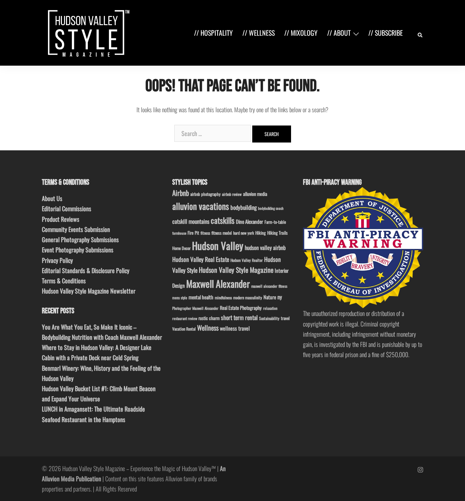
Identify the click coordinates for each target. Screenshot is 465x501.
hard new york (243, 233)
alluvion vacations (200, 206)
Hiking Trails (277, 232)
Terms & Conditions (64, 280)
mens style (179, 297)
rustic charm (209, 318)
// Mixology (301, 33)
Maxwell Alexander (218, 283)
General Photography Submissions (80, 239)
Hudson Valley (217, 245)
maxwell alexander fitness (269, 286)
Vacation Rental (184, 329)
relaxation (270, 308)
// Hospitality (213, 33)
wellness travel (235, 328)
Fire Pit (193, 232)
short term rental (239, 317)
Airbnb (180, 192)
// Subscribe (385, 33)
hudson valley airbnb (265, 247)
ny (279, 297)
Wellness (208, 328)
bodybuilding (243, 207)
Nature (269, 297)
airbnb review (232, 194)
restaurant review (184, 318)
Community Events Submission (76, 229)
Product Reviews (60, 219)
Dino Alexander (249, 221)
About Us (52, 198)
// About (339, 33)
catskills (223, 220)
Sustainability (269, 318)
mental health (201, 297)
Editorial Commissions (66, 208)
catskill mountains (190, 221)
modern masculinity (247, 297)
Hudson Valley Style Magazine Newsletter (88, 290)
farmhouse (179, 233)
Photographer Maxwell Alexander (195, 308)
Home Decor (181, 248)
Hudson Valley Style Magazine (236, 270)
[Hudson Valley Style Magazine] (87, 32)
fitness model (221, 233)
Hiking (260, 232)
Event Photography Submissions (77, 249)
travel (285, 318)
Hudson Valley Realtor (246, 260)
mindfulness (223, 297)
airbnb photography (205, 194)
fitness (205, 233)
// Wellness (258, 33)
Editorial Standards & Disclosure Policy (85, 270)
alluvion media (255, 193)
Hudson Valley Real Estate (200, 259)
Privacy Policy (57, 260)
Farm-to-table (275, 222)
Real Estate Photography (241, 307)
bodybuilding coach (271, 208)
